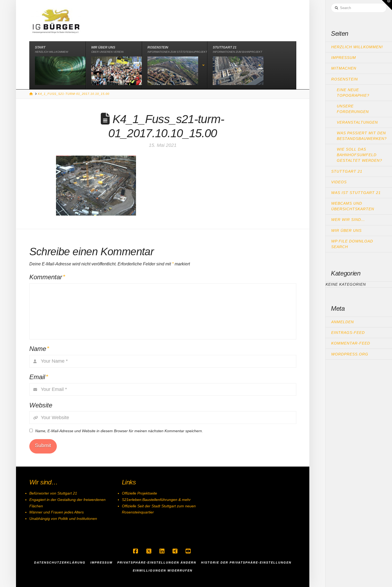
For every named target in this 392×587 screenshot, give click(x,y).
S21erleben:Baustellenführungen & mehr (156, 499)
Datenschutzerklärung (60, 562)
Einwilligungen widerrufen (163, 570)
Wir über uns (346, 230)
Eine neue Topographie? (353, 93)
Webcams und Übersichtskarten (352, 206)
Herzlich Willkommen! (357, 47)
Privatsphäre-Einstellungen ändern (156, 562)
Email (38, 376)
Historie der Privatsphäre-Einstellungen (246, 562)
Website (40, 405)
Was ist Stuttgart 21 (356, 193)
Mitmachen (343, 68)
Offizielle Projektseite (139, 493)
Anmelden (342, 322)
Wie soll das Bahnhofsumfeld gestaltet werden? (359, 155)
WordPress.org (349, 354)
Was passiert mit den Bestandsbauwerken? (362, 136)
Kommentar (47, 277)
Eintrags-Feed (348, 332)
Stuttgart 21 (346, 171)
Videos (339, 182)
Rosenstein (344, 79)
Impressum (343, 57)
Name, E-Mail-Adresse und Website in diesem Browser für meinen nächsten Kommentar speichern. (119, 431)
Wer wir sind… (348, 219)
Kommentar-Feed (350, 343)
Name (39, 348)
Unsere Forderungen (353, 109)
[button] (387, 5)
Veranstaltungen (357, 122)
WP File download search (352, 244)
